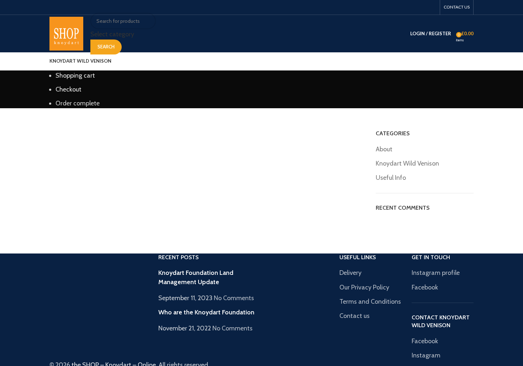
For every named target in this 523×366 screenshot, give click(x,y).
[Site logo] (66, 33)
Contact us (354, 316)
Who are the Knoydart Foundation (206, 312)
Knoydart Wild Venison (407, 163)
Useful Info (391, 178)
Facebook (425, 287)
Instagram (426, 355)
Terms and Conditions (370, 301)
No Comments (234, 298)
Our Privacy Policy (364, 287)
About (384, 149)
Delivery (350, 273)
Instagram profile (436, 273)
